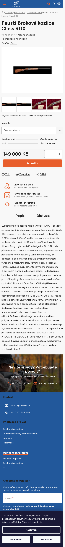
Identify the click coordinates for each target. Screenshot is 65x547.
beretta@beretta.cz (47, 383)
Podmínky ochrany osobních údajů (20, 433)
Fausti (13, 43)
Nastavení (31, 529)
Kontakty (7, 438)
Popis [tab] (19, 215)
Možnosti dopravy (12, 458)
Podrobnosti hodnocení (14, 38)
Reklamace (8, 442)
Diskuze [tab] (43, 215)
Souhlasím (46, 539)
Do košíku (32, 163)
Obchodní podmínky (13, 429)
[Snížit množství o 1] (46, 154)
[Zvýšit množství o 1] (59, 154)
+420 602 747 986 (21, 383)
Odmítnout (16, 539)
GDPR (5, 467)
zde (40, 522)
